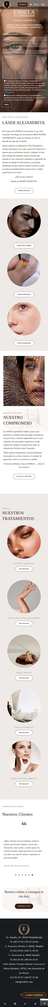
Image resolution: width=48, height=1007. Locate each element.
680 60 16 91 (31, 959)
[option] (24, 845)
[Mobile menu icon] (43, 4)
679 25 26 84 (31, 941)
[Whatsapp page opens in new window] (25, 1003)
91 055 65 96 (16, 959)
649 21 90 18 (31, 950)
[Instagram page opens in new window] (35, 1003)
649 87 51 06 (31, 977)
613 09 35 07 (16, 977)
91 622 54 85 (16, 950)
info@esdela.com (24, 981)
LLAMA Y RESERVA (34, 995)
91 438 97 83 (16, 941)
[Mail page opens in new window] (5, 1003)
